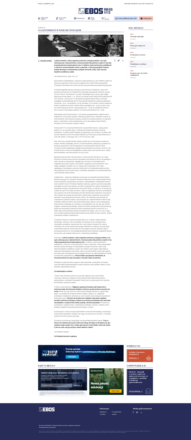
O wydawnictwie (116, 412)
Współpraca (103, 412)
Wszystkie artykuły (46, 60)
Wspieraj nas (133, 358)
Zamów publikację (134, 391)
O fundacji (102, 414)
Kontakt (114, 414)
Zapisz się (77, 385)
